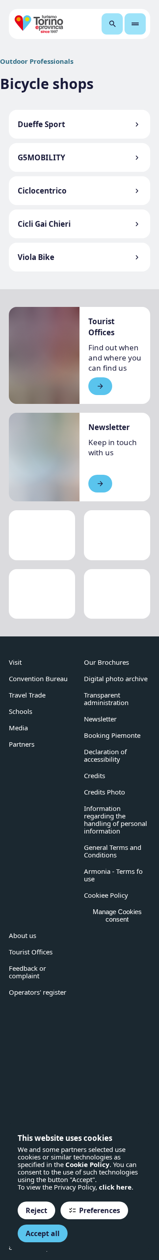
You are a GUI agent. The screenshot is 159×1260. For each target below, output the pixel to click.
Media (18, 727)
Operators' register (37, 992)
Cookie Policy (87, 1164)
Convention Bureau (38, 678)
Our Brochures (106, 662)
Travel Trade (27, 694)
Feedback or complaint (27, 972)
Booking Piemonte (112, 735)
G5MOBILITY (41, 157)
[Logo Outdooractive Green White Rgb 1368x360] (117, 594)
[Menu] (135, 24)
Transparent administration (106, 698)
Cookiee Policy (106, 895)
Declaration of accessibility (105, 755)
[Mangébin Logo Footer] (117, 535)
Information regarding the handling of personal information (115, 819)
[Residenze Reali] (42, 594)
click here (115, 1186)
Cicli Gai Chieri (44, 224)
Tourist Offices (31, 951)
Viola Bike (36, 257)
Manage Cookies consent (117, 915)
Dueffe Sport (41, 124)
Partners (21, 744)
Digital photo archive (116, 678)
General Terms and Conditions (112, 851)
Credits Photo (104, 791)
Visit (15, 662)
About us (22, 935)
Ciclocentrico (42, 191)
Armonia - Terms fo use (113, 875)
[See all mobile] (100, 386)
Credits (94, 775)
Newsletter (100, 718)
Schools (20, 711)
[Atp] (42, 535)
